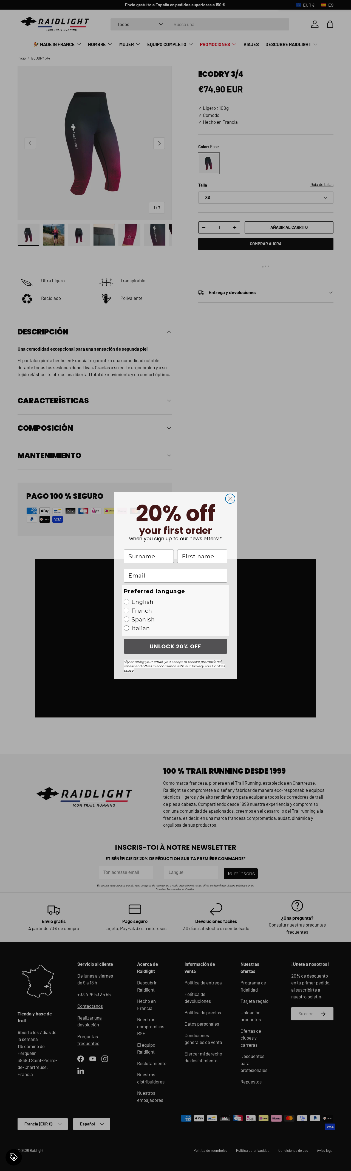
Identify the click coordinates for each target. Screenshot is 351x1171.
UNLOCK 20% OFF (175, 646)
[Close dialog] (230, 498)
